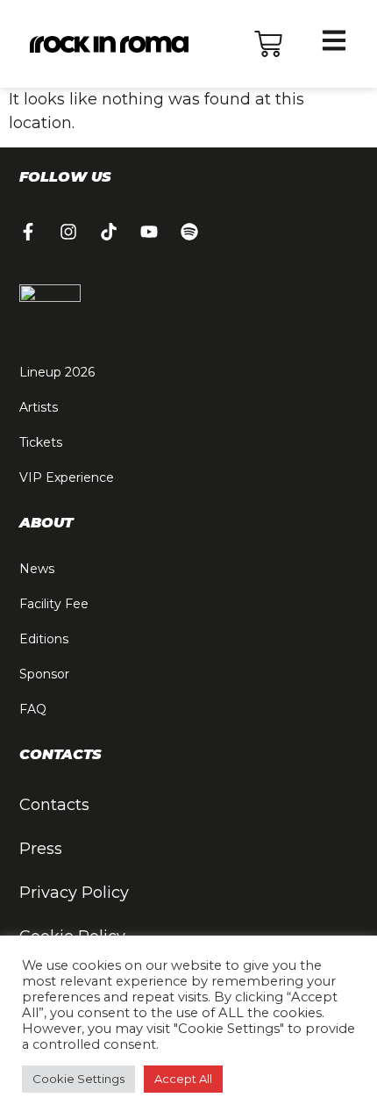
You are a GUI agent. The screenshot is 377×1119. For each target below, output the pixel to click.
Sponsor (44, 674)
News (36, 569)
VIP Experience (66, 477)
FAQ (32, 709)
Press (40, 848)
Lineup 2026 (57, 372)
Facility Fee (54, 604)
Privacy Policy (74, 892)
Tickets (40, 442)
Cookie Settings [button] (78, 1079)
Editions (43, 639)
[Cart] (268, 43)
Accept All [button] (183, 1079)
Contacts (54, 804)
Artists (38, 407)
